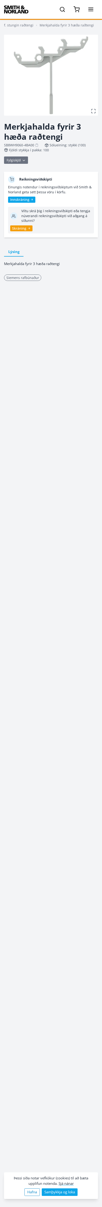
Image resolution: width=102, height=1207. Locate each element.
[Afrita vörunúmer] (36, 145)
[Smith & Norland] (16, 9)
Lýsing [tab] (13, 251)
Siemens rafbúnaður (22, 277)
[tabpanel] (51, 263)
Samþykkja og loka (59, 1192)
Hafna (32, 1192)
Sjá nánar (66, 1183)
